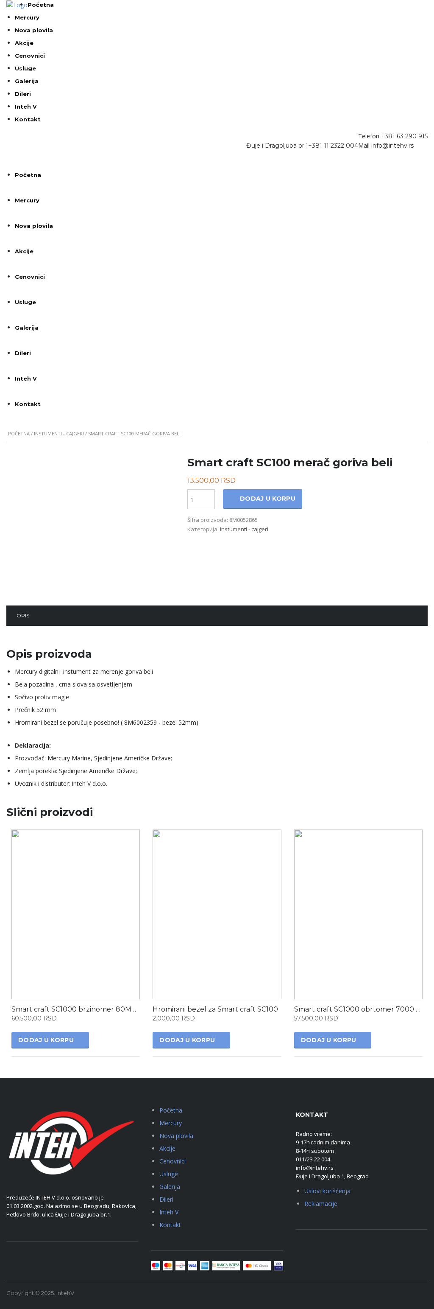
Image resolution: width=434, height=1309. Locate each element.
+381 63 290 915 (404, 136)
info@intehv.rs (392, 145)
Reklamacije (320, 1204)
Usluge (25, 68)
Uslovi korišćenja (327, 1191)
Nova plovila (34, 30)
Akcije (24, 42)
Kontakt (28, 119)
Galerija (27, 81)
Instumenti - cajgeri (59, 433)
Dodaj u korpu (267, 498)
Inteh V (26, 106)
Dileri (23, 93)
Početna (41, 4)
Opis (23, 615)
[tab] (23, 615)
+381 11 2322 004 (333, 145)
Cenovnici (30, 55)
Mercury (27, 17)
